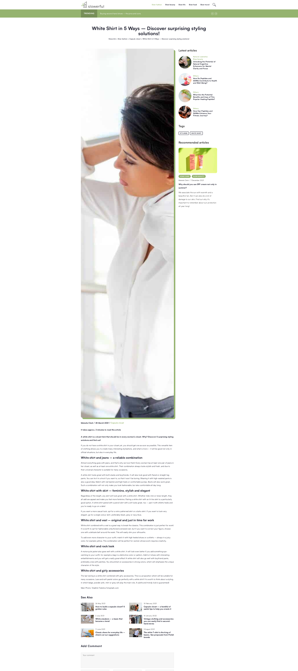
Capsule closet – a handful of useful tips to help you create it (157, 607)
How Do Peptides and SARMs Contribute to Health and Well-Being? (205, 80)
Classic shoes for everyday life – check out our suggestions (110, 633)
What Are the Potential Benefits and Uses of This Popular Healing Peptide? (204, 97)
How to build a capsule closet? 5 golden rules (110, 607)
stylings (183, 133)
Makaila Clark (87, 423)
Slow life (182, 5)
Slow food (193, 5)
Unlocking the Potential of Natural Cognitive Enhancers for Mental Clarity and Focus (204, 65)
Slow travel (205, 5)
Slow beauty (170, 5)
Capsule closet (117, 423)
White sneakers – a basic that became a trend (109, 620)
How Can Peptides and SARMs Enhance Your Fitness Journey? (202, 113)
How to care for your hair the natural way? (118, 13)
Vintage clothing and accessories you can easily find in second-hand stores (159, 621)
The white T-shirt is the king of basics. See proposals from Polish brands (159, 634)
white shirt (196, 133)
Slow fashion (157, 5)
